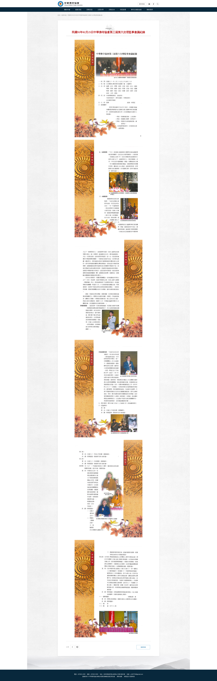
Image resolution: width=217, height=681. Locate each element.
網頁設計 (126, 676)
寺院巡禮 (123, 9)
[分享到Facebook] (72, 647)
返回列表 (143, 647)
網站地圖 (119, 676)
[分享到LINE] (77, 647)
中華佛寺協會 (70, 4)
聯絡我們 (149, 4)
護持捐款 (142, 4)
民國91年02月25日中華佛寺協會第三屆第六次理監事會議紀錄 (85, 15)
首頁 (59, 15)
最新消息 (78, 9)
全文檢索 (157, 4)
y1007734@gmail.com (137, 674)
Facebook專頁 (153, 4)
